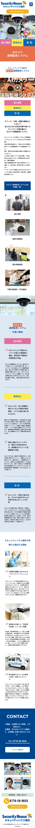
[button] (31, 4)
